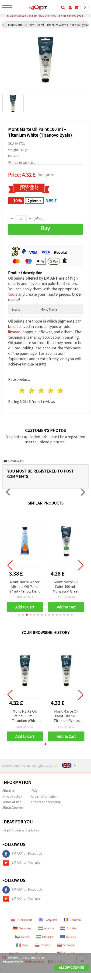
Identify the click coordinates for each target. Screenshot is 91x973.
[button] (19, 615)
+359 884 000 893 (71, 15)
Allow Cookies (71, 967)
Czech (25, 936)
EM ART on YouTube (26, 862)
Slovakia (69, 945)
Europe (71, 936)
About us (8, 790)
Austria (49, 928)
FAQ (34, 790)
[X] (4, 957)
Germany (25, 928)
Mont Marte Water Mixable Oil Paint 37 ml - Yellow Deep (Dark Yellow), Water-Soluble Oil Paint (24, 586)
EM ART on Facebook (27, 853)
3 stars (41, 390)
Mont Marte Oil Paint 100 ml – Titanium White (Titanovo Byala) (24, 716)
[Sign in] (70, 7)
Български (24, 920)
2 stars (32, 390)
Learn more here (35, 961)
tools (12, 294)
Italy (25, 945)
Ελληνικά (51, 920)
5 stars (60, 390)
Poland (45, 945)
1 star (22, 390)
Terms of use (11, 802)
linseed (14, 331)
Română (75, 920)
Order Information (44, 796)
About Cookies (13, 807)
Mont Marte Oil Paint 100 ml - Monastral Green (66, 586)
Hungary (48, 936)
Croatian (72, 928)
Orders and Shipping (46, 802)
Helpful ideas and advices (20, 830)
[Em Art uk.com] (30, 8)
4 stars (51, 390)
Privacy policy (12, 796)
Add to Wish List (24, 162)
